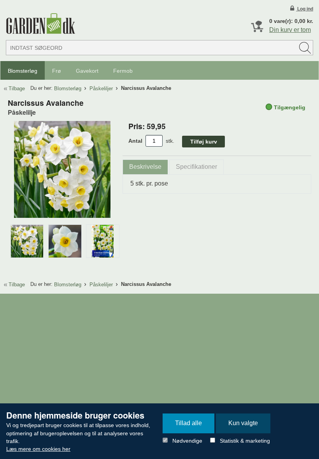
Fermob (123, 71)
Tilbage (17, 88)
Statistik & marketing (245, 441)
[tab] (145, 167)
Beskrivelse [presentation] (145, 166)
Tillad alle (188, 423)
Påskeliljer (101, 88)
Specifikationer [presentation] (196, 166)
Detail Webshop (40, 23)
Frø (56, 71)
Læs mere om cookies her (38, 449)
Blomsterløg (22, 71)
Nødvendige (187, 441)
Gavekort (87, 71)
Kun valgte (243, 423)
